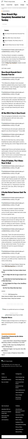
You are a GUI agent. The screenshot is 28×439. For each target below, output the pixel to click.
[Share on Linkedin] (12, 436)
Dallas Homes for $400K (7, 296)
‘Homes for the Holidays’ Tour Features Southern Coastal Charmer (13, 271)
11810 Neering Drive (12, 294)
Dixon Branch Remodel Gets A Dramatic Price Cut (13, 34)
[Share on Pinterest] (9, 436)
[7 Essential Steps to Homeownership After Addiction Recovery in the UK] (14, 327)
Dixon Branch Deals (6, 298)
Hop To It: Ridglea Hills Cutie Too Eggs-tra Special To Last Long (13, 275)
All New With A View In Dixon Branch (12, 37)
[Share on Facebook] (3, 436)
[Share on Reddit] (15, 436)
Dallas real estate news (19, 296)
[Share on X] (6, 436)
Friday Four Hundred (11, 63)
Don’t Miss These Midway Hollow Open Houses (12, 288)
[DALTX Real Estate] (9, 2)
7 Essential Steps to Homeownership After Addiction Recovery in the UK (12, 337)
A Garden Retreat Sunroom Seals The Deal (14, 44)
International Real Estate (8, 334)
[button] (2, 2)
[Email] (18, 436)
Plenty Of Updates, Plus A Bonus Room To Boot (13, 41)
